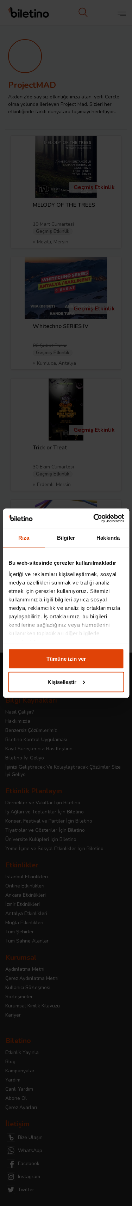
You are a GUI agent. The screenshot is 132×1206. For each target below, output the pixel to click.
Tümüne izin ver (66, 659)
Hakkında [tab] (108, 538)
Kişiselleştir (62, 682)
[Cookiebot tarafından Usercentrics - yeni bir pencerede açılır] (94, 518)
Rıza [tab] (23, 538)
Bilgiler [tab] (66, 538)
